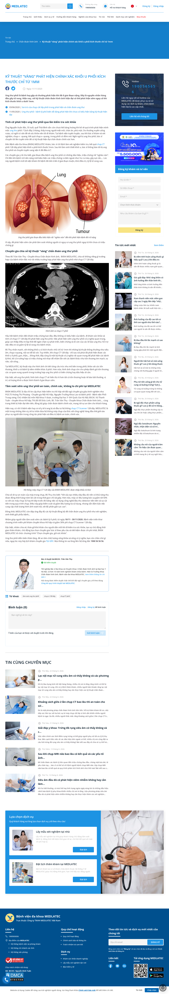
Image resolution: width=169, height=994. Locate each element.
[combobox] (139, 205)
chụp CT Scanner (79, 408)
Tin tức (102, 17)
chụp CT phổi (65, 596)
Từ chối (139, 990)
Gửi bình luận (93, 633)
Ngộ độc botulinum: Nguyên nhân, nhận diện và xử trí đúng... (147, 426)
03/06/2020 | (47, 107)
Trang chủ (10, 41)
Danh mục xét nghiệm (125, 17)
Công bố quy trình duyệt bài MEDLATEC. (58, 583)
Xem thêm (159, 245)
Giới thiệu (38, 17)
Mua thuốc (141, 17)
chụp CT (101, 144)
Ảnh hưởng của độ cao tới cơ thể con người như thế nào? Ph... (147, 322)
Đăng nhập (158, 6)
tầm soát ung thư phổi (31, 596)
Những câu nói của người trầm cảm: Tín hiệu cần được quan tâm (148, 447)
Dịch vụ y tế (49, 17)
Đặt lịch (83, 849)
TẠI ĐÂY (49, 541)
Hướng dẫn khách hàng (66, 17)
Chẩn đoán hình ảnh (28, 41)
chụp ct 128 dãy (49, 596)
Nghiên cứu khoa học (88, 17)
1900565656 (14, 936)
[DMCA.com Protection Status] (14, 977)
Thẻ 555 (110, 17)
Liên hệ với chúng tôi (139, 116)
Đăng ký (146, 6)
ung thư (13, 130)
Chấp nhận (151, 990)
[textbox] (139, 205)
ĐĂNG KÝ (155, 942)
